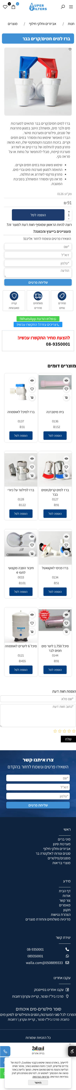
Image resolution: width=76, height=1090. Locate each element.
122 (23, 505)
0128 (21, 499)
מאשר (38, 1082)
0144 (55, 655)
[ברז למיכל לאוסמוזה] (21, 407)
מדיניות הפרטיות (41, 1076)
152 (57, 427)
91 (69, 202)
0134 (55, 577)
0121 (21, 655)
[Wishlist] (5, 7)
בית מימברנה (55, 412)
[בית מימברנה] (55, 388)
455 (23, 661)
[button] (55, 435)
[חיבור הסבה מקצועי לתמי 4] (20, 555)
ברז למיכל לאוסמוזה (20, 412)
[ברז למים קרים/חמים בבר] (55, 485)
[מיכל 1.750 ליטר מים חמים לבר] (55, 629)
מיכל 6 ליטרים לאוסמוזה (21, 646)
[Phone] (5, 1052)
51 (57, 583)
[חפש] (63, 7)
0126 (60, 194)
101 (23, 583)
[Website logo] (38, 6)
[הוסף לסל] (66, 397)
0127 (55, 499)
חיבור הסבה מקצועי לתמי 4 (21, 570)
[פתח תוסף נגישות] (72, 1051)
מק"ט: (68, 194)
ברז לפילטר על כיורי (21, 490)
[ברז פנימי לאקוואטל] (55, 563)
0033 (21, 577)
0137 (21, 421)
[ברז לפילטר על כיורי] (21, 485)
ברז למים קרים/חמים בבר (55, 492)
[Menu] (71, 7)
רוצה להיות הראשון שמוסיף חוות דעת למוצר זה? (39, 224)
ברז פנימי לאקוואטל (55, 568)
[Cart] (13, 7)
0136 (55, 421)
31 (23, 427)
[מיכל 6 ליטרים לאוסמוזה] (21, 641)
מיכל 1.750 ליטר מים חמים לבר (55, 648)
